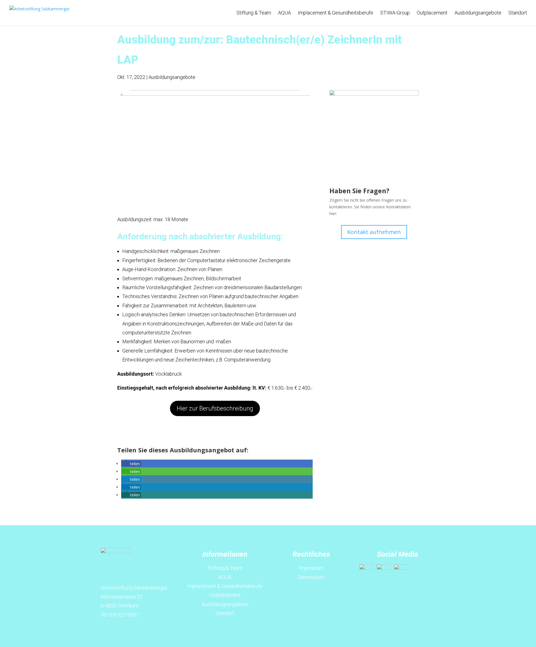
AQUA (284, 13)
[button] (131, 463)
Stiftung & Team (253, 13)
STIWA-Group (395, 13)
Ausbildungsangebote (477, 13)
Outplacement (432, 13)
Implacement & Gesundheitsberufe (335, 13)
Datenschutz (311, 577)
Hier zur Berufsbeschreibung (215, 408)
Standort (517, 13)
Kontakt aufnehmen (374, 232)
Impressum (311, 568)
